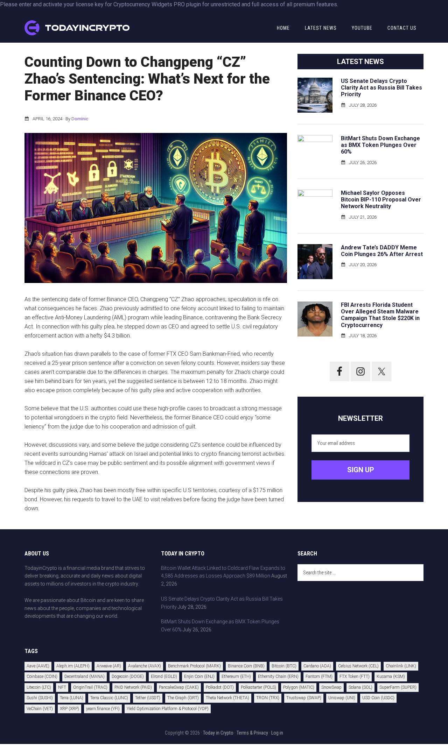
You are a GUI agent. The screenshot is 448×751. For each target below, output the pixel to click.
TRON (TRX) (267, 697)
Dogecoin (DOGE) (128, 676)
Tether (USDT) (147, 697)
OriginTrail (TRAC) (90, 687)
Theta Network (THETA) (227, 697)
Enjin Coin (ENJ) (199, 676)
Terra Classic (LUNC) (109, 697)
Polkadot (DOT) (220, 687)
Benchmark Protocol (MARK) (194, 666)
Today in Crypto (218, 733)
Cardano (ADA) (317, 666)
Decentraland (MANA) (84, 676)
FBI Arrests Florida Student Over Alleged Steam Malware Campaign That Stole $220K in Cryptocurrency (380, 315)
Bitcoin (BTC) (284, 666)
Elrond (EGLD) (164, 676)
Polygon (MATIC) (298, 687)
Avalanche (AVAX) (144, 666)
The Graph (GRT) (183, 697)
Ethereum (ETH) (236, 676)
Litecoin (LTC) (39, 687)
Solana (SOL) (360, 687)
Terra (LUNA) (71, 697)
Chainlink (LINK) (401, 666)
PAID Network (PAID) (133, 687)
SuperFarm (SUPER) (397, 687)
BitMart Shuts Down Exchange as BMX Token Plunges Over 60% (380, 145)
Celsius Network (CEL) (358, 666)
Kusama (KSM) (391, 676)
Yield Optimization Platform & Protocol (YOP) (168, 708)
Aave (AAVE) (38, 666)
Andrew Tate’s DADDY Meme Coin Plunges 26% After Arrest (382, 250)
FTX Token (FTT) (355, 676)
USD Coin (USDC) (378, 697)
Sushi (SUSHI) (40, 697)
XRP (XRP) (69, 708)
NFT (62, 687)
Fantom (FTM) (319, 676)
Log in (277, 733)
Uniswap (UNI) (341, 697)
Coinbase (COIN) (42, 676)
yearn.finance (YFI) (103, 708)
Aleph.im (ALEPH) (73, 666)
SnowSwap (331, 687)
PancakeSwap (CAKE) (179, 687)
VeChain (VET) (40, 708)
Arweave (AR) (109, 666)
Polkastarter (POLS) (258, 687)
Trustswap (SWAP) (303, 697)
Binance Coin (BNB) (246, 666)
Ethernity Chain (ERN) (278, 676)
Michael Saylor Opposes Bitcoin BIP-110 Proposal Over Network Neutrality (381, 200)
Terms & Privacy (252, 733)
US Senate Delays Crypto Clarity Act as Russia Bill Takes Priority (381, 88)
